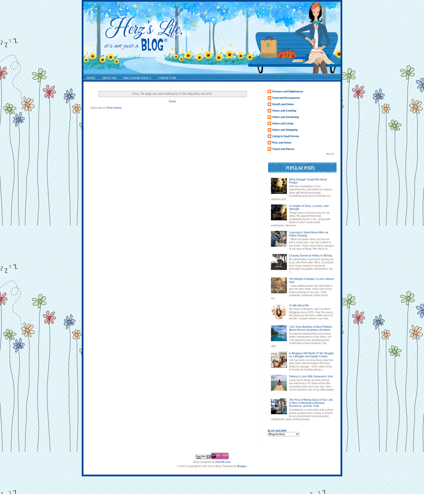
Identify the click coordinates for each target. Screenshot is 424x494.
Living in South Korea (285, 136)
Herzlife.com (223, 462)
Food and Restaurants (286, 97)
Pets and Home (282, 142)
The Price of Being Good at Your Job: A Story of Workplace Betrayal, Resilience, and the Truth (311, 403)
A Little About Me (299, 305)
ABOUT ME (109, 78)
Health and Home (283, 104)
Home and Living (282, 123)
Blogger (241, 466)
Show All (330, 154)
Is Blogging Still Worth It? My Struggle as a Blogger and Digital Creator (311, 355)
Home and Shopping (284, 129)
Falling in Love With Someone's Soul (311, 376)
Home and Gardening (285, 117)
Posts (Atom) (114, 107)
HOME (91, 78)
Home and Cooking (284, 110)
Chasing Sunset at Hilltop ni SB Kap (310, 255)
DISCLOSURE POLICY (137, 78)
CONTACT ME (167, 78)
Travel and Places (283, 149)
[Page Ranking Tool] (203, 458)
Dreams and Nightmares (287, 91)
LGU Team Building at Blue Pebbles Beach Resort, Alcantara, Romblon (310, 328)
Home (172, 101)
